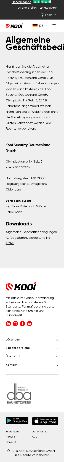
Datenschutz (39, 431)
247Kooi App (48, 7)
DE (41, 25)
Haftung (10, 437)
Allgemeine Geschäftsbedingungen (31, 232)
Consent (11, 442)
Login (49, 15)
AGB (34, 437)
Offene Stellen (27, 7)
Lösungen (13, 339)
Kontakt (12, 364)
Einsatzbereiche (18, 348)
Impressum (12, 431)
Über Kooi (13, 356)
